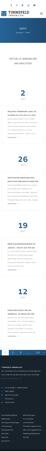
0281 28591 (9, 391)
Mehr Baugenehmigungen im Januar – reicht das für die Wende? (21, 246)
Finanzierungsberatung (32, 426)
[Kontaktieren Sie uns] (28, 5)
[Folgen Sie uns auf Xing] (16, 5)
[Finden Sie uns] (22, 5)
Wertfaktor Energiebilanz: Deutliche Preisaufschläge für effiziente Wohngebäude (23, 180)
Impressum (9, 399)
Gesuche (4, 437)
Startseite (19, 32)
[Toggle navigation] (41, 13)
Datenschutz (9, 402)
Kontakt (26, 437)
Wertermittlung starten (10, 378)
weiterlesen (12, 137)
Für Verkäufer (28, 419)
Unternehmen (28, 422)
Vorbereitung (6, 426)
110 (38, 353)
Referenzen (5, 419)
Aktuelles (4, 433)
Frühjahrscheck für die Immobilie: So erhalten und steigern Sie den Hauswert (21, 312)
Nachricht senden (12, 395)
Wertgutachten (7, 430)
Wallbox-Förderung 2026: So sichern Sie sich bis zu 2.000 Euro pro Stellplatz (22, 113)
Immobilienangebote (9, 415)
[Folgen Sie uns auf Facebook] (11, 5)
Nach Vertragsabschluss (32, 430)
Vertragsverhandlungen (10, 422)
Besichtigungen (29, 415)
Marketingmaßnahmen (31, 433)
